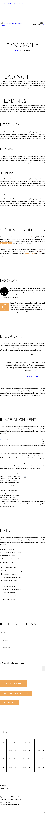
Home (17, 50)
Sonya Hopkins (32, 376)
